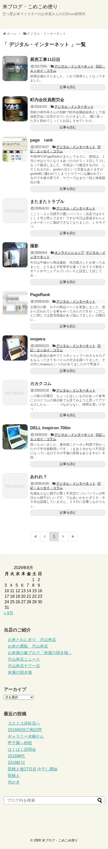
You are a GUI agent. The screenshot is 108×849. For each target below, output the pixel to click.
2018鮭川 (16, 762)
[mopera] (15, 348)
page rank (41, 140)
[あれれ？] (15, 485)
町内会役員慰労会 (47, 99)
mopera (37, 339)
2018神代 (16, 756)
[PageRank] (15, 303)
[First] (35, 536)
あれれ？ (38, 476)
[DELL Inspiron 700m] (15, 436)
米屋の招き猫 (20, 672)
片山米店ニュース (24, 659)
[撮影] (15, 254)
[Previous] (44, 536)
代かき (14, 782)
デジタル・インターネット (74, 66)
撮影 (34, 245)
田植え (14, 775)
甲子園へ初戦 (20, 743)
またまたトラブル (47, 201)
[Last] (72, 536)
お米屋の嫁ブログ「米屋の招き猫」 (40, 653)
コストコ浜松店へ (24, 723)
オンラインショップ (69, 253)
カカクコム (40, 383)
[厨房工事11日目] (15, 68)
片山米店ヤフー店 (24, 666)
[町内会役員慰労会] (15, 108)
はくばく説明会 (22, 749)
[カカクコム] (15, 392)
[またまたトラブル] (15, 210)
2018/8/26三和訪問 (25, 730)
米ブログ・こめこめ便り (30, 6)
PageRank (40, 294)
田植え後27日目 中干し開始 (33, 769)
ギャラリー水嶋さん (26, 736)
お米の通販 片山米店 (28, 646)
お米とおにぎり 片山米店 (32, 640)
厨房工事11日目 (45, 59)
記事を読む (68, 87)
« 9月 (8, 613)
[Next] (63, 536)
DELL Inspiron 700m (50, 428)
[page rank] (15, 149)
